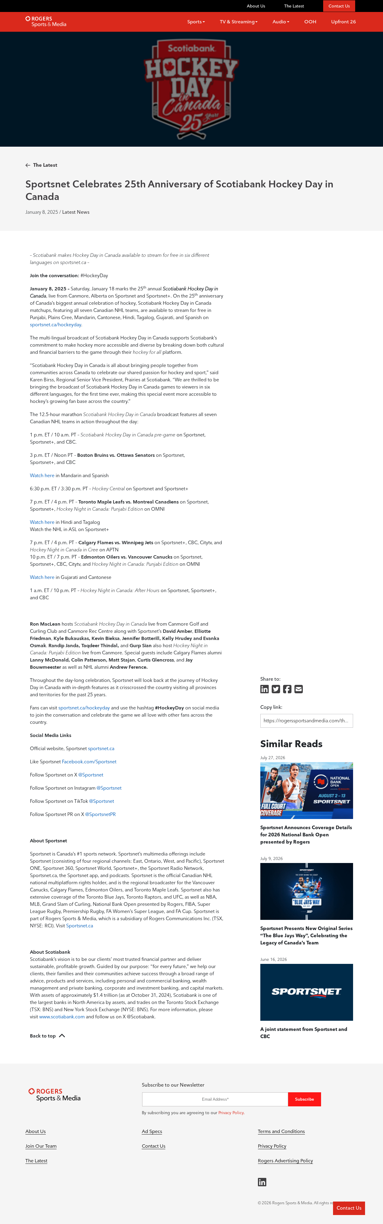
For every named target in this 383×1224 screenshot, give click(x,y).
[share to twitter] (276, 689)
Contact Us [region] (349, 1208)
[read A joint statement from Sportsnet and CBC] (306, 992)
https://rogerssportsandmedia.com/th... (306, 721)
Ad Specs (152, 1131)
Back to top (43, 1036)
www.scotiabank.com (62, 1017)
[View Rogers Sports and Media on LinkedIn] (262, 1182)
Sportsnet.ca (79, 926)
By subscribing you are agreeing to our (193, 1112)
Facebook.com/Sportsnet (89, 762)
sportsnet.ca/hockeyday (55, 324)
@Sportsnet (90, 775)
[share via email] (298, 689)
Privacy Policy (272, 1146)
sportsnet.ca (101, 748)
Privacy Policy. (231, 1112)
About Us (256, 6)
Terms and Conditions (281, 1131)
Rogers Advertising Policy (285, 1161)
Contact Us (339, 6)
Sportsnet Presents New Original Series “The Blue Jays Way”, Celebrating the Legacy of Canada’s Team (306, 936)
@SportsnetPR (100, 814)
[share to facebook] (287, 689)
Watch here (42, 475)
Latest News (75, 212)
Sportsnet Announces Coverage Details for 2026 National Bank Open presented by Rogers (306, 835)
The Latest (294, 6)
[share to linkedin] (264, 689)
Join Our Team (41, 1146)
